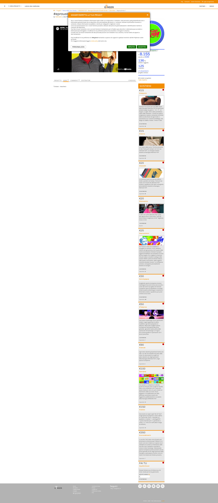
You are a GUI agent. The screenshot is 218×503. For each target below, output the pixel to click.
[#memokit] (151, 173)
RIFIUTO (131, 47)
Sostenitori (85, 80)
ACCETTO (142, 47)
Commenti (75, 80)
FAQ (93, 492)
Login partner (77, 493)
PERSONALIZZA (78, 47)
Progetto (57, 80)
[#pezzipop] (151, 378)
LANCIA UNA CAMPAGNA (32, 6)
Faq (182, 1)
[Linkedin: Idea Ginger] (144, 486)
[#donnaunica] (151, 208)
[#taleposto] (151, 100)
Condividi (132, 80)
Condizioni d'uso (96, 486)
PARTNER (202, 6)
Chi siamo (75, 488)
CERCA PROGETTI (15, 6)
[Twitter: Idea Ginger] (149, 486)
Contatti (187, 1)
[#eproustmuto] (151, 240)
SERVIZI (212, 6)
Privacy (93, 488)
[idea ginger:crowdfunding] (58, 487)
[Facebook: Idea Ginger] (140, 486)
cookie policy (94, 41)
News (66, 80)
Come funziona (195, 1)
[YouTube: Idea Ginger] (158, 486)
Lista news (112, 10)
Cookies (94, 489)
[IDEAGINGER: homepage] (54, 10)
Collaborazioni (76, 489)
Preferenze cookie (96, 491)
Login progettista (208, 1)
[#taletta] (151, 141)
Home (74, 486)
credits (163, 501)
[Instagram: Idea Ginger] (153, 486)
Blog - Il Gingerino (115, 488)
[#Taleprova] (151, 314)
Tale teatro (59, 17)
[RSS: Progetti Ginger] (163, 486)
